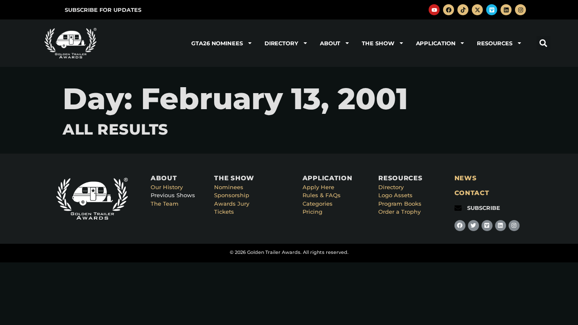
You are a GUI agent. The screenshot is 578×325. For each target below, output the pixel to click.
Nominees (228, 187)
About (330, 43)
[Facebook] (448, 9)
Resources (494, 43)
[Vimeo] (491, 9)
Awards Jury (231, 203)
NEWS (465, 178)
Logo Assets (395, 195)
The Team (165, 203)
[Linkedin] (506, 9)
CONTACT (472, 193)
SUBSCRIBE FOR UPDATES (103, 9)
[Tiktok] (462, 9)
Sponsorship (231, 195)
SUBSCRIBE (483, 207)
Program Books (399, 203)
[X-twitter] (477, 9)
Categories (318, 203)
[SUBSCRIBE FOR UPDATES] (55, 10)
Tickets (224, 211)
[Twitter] (473, 225)
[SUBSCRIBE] (458, 208)
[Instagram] (520, 9)
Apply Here (318, 187)
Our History (167, 187)
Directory (281, 43)
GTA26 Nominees (217, 43)
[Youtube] (434, 9)
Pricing (312, 211)
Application (436, 43)
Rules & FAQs (322, 195)
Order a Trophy (399, 211)
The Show (378, 43)
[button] (543, 43)
